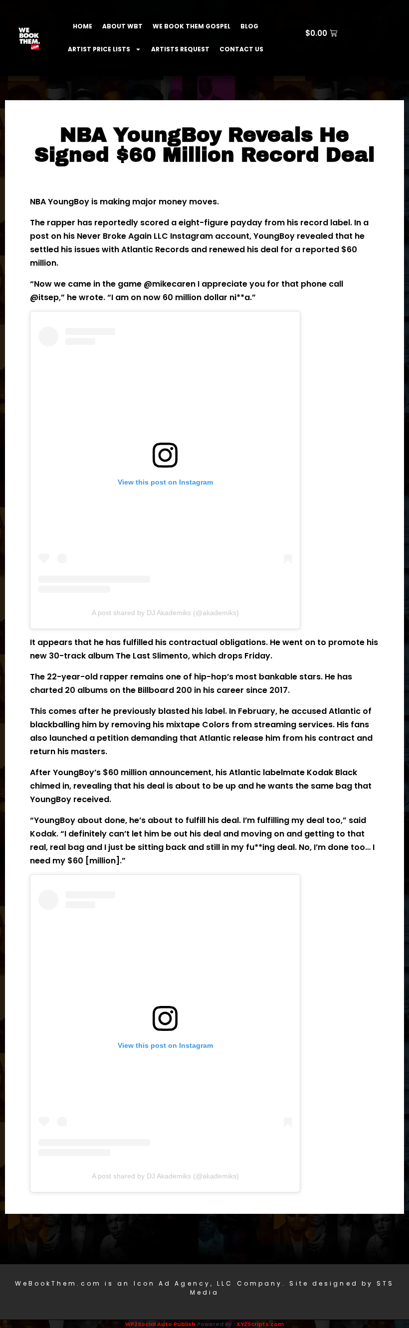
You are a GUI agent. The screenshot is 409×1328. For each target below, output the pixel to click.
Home (82, 26)
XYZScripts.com (260, 1324)
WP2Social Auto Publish (160, 1324)
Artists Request (180, 49)
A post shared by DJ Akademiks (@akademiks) (165, 613)
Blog (249, 26)
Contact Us (241, 49)
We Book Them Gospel (191, 26)
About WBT (122, 26)
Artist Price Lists (99, 49)
